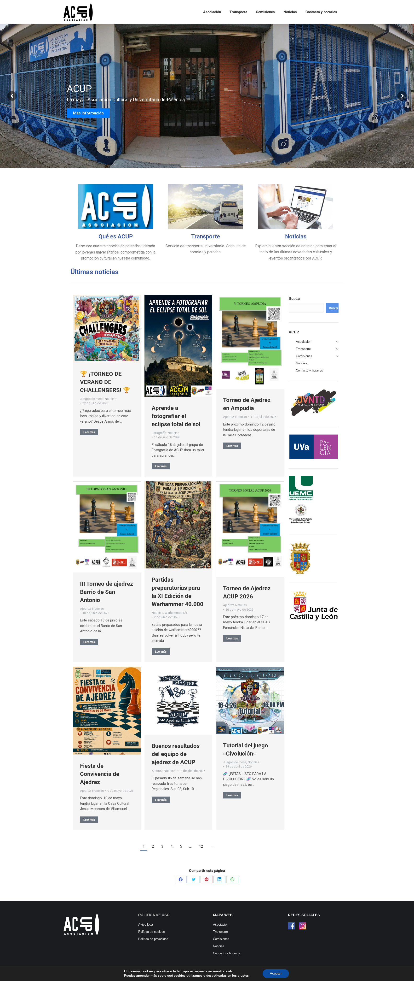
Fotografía (159, 433)
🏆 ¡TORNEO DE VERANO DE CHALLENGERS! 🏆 (105, 382)
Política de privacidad (153, 939)
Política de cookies (151, 932)
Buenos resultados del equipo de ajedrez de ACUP (176, 754)
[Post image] (107, 329)
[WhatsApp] (232, 879)
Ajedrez (228, 417)
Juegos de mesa (91, 399)
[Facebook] (181, 879)
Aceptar (276, 973)
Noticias (295, 236)
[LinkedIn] (219, 879)
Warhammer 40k (176, 613)
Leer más (89, 432)
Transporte (205, 236)
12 (201, 846)
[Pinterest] (207, 879)
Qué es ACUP (115, 236)
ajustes (243, 976)
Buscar (295, 298)
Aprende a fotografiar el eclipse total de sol (176, 416)
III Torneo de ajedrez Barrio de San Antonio (106, 591)
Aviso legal (146, 924)
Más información (89, 116)
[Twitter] (194, 879)
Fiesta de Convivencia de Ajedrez (99, 774)
